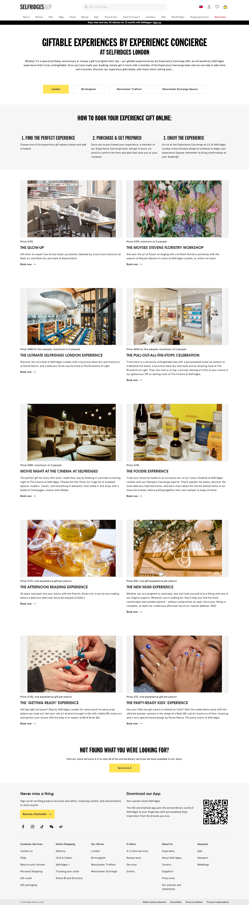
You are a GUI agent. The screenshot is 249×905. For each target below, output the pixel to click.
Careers (166, 864)
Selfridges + (63, 864)
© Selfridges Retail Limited (32, 902)
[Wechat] (51, 829)
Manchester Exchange (104, 871)
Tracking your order (67, 871)
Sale (199, 850)
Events (130, 871)
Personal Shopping (31, 871)
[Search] (86, 6)
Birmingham (88, 89)
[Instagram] (32, 829)
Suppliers (167, 871)
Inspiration (168, 850)
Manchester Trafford (129, 89)
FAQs (23, 857)
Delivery (60, 850)
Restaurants (134, 857)
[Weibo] (61, 829)
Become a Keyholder (35, 814)
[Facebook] (23, 829)
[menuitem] (26, 17)
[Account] (209, 6)
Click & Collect (64, 857)
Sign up (157, 22)
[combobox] (127, 6)
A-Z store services (137, 850)
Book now (26, 264)
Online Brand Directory (69, 878)
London (55, 89)
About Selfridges (171, 857)
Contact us (26, 850)
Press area (168, 878)
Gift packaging (28, 884)
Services (132, 864)
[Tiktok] (42, 829)
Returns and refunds (32, 864)
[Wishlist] (217, 6)
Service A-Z (124, 768)
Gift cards (26, 878)
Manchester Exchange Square (180, 89)
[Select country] (201, 6)
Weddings (203, 864)
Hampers (202, 857)
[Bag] (225, 6)
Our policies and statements (171, 886)
